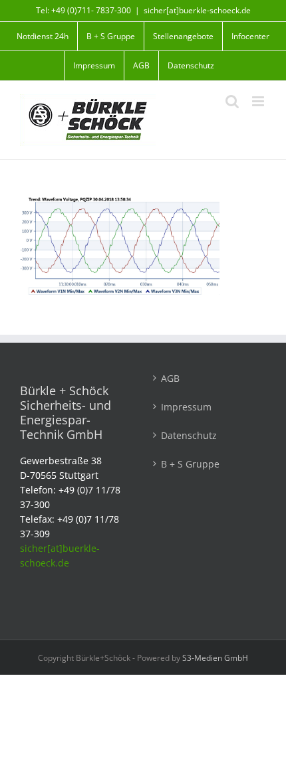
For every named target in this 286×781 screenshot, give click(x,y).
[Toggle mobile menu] (259, 101)
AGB (170, 378)
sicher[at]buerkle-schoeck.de (197, 10)
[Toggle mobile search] (232, 101)
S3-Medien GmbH (215, 657)
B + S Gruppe (190, 464)
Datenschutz (189, 435)
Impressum (186, 406)
